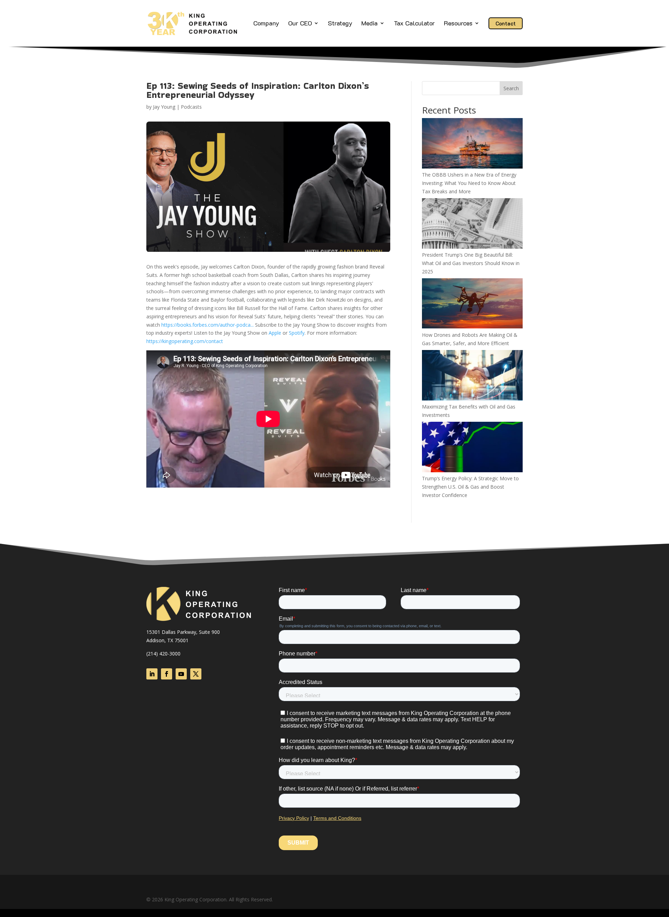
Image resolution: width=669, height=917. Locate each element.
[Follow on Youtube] (181, 673)
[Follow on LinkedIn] (151, 673)
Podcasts (191, 106)
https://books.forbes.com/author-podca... (207, 324)
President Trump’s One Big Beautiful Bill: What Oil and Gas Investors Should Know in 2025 (471, 263)
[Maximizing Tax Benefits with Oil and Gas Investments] (472, 376)
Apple (275, 332)
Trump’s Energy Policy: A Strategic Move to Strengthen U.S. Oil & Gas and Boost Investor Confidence (470, 486)
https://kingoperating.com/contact (184, 341)
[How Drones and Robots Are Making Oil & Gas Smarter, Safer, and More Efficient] (472, 304)
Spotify (297, 332)
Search (511, 88)
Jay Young (164, 106)
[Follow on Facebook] (166, 673)
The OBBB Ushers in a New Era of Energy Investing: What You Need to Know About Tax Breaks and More (469, 183)
